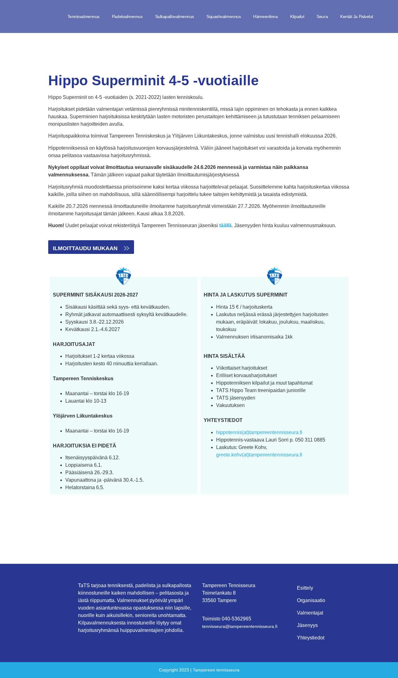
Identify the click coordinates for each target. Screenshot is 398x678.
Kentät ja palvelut (356, 16)
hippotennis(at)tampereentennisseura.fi (259, 432)
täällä (225, 225)
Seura (322, 16)
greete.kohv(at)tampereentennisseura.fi (259, 454)
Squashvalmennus (223, 16)
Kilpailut (297, 16)
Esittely (305, 588)
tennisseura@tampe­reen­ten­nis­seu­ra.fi (239, 626)
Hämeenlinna (265, 16)
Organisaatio (311, 600)
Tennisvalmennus (83, 16)
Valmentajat (310, 612)
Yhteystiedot (310, 637)
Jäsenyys (307, 625)
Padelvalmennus (127, 16)
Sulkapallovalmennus (174, 16)
